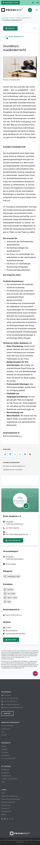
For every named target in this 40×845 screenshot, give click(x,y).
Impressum (5, 808)
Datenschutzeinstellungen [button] (10, 799)
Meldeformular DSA (8, 802)
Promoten (4, 752)
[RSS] (7, 819)
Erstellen (4, 749)
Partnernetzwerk (7, 726)
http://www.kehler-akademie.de (16, 534)
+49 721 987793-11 (11, 701)
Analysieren (5, 755)
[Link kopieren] (5, 454)
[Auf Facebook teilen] (10, 454)
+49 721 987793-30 (11, 698)
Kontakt (11, 28)
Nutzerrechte (6, 805)
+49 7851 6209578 (12, 528)
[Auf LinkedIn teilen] (25, 454)
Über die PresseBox (10, 722)
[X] (10, 819)
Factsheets (5, 773)
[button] (20, 68)
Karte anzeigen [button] (10, 564)
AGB (3, 793)
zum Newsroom (14, 540)
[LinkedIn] (5, 819)
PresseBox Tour (11, 2)
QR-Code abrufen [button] (11, 631)
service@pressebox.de (18, 667)
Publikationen (6, 776)
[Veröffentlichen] (35, 673)
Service (3, 735)
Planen (3, 746)
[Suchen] (30, 10)
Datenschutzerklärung (9, 796)
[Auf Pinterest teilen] (30, 454)
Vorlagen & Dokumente (9, 779)
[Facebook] (2, 819)
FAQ (2, 732)
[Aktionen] (35, 28)
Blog (3, 782)
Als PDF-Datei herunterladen (15, 634)
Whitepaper (5, 770)
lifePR (3, 814)
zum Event (12, 640)
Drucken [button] (8, 628)
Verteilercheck (6, 811)
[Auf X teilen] (15, 454)
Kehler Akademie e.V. (16, 36)
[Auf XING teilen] (20, 454)
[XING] (12, 819)
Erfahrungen (5, 729)
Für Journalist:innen (8, 758)
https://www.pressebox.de (13, 707)
